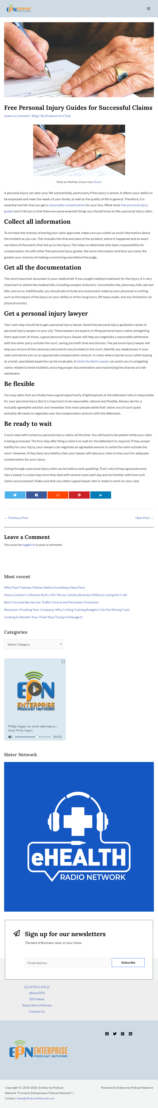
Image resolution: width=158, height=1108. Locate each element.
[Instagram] (122, 1034)
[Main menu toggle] (148, 8)
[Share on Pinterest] (79, 495)
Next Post (144, 518)
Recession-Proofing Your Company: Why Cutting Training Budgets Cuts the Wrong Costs (67, 609)
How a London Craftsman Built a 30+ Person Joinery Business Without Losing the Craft (65, 595)
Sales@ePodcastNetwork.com (36, 1098)
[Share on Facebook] (36, 495)
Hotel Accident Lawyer (93, 361)
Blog (35, 116)
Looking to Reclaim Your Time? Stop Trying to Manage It (43, 617)
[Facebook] (107, 1034)
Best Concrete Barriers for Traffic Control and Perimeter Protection (51, 602)
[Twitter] (115, 1034)
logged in (28, 544)
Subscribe (128, 962)
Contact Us (37, 1011)
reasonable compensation (67, 205)
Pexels (97, 182)
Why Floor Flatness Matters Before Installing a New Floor (44, 587)
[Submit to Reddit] (58, 495)
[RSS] (130, 1034)
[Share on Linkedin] (100, 495)
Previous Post (16, 518)
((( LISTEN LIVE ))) (37, 987)
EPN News (36, 999)
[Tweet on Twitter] (15, 495)
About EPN (37, 993)
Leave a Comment (16, 116)
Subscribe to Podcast (37, 1005)
